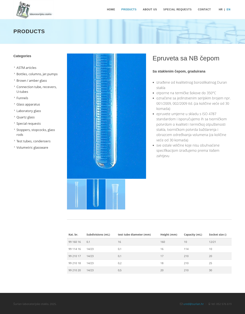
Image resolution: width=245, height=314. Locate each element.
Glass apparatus (28, 104)
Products (129, 9)
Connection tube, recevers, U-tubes (36, 89)
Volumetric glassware (32, 147)
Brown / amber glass (31, 80)
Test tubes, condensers (33, 141)
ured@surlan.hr (193, 304)
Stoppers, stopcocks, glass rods (35, 132)
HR (221, 9)
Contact (204, 9)
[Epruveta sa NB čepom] (106, 116)
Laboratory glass (28, 111)
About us (150, 9)
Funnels (22, 98)
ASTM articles (26, 67)
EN (228, 9)
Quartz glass (25, 117)
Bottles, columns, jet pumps (37, 74)
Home (111, 9)
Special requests (177, 9)
